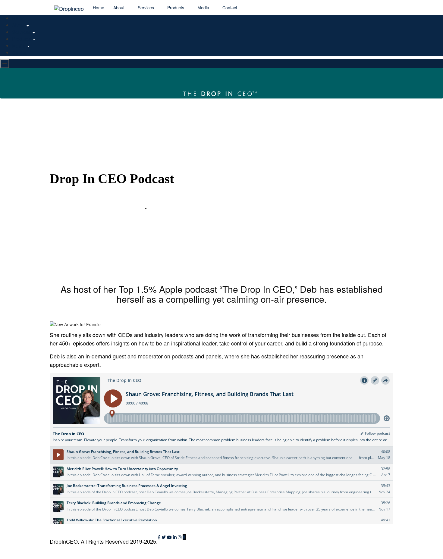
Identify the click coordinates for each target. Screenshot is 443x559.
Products (176, 8)
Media (203, 8)
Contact (229, 8)
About (119, 8)
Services (146, 8)
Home (98, 8)
